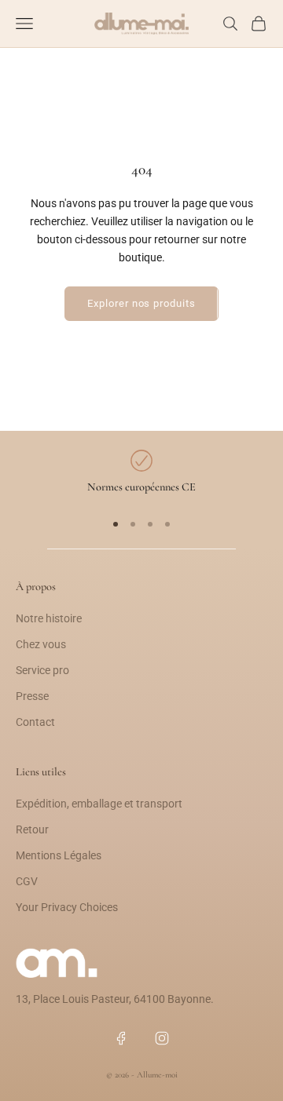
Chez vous (41, 644)
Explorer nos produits (141, 303)
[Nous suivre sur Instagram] (162, 1038)
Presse (32, 696)
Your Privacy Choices (67, 907)
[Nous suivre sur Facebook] (121, 1038)
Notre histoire (49, 618)
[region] (141, 473)
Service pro (42, 670)
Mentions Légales (58, 855)
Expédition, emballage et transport (99, 803)
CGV (27, 881)
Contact (35, 722)
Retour (32, 829)
